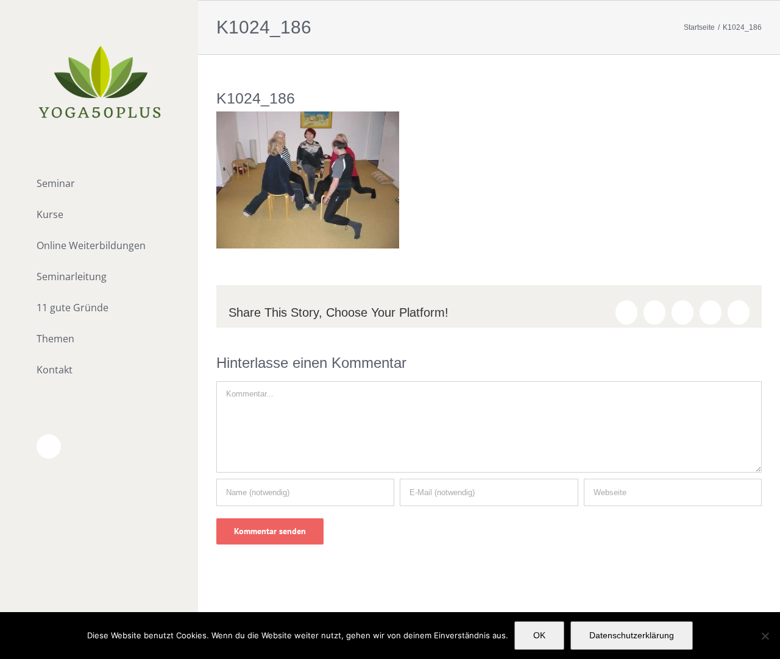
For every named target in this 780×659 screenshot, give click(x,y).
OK (539, 635)
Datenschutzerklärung (631, 635)
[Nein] (765, 636)
